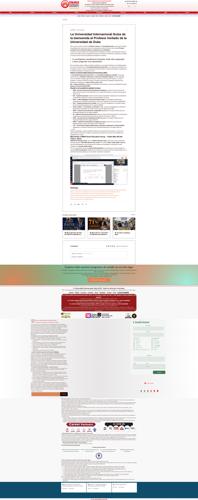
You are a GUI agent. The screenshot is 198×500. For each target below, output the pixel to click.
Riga (97, 16)
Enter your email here (36, 391)
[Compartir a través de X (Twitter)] (75, 204)
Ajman (106, 16)
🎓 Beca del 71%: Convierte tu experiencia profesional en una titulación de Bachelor (99, 233)
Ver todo (133, 214)
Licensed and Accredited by (99, 3)
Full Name (148, 325)
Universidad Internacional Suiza (46, 320)
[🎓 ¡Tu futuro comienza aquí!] (124, 224)
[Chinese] (157, 391)
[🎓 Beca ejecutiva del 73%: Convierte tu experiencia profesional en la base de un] (74, 224)
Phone (147, 363)
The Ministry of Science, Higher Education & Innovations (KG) (99, 4)
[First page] (86, 495)
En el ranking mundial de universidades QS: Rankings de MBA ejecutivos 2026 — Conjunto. (98, 302)
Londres (93, 16)
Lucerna (88, 16)
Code (134, 363)
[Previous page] (89, 495)
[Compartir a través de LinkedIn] (78, 204)
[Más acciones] (127, 30)
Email (148, 331)
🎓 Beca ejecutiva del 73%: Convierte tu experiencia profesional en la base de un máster (73, 233)
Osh (110, 16)
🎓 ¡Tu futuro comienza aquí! (122, 233)
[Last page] (112, 495)
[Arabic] (144, 391)
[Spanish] (150, 391)
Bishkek (101, 16)
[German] (147, 391)
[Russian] (154, 391)
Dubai (83, 16)
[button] (10, 12)
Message (149, 355)
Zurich (79, 16)
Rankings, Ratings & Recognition (99, 447)
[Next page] (108, 495)
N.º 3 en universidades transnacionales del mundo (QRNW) (99, 6)
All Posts (65, 19)
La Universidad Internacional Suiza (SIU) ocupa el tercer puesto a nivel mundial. (98, 304)
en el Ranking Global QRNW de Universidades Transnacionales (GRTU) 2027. (99, 305)
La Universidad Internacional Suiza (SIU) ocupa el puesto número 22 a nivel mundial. (98, 300)
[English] (140, 391)
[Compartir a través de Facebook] (71, 204)
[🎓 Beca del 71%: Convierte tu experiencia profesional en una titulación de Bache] (99, 224)
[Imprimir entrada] (86, 204)
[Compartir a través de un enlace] (82, 204)
